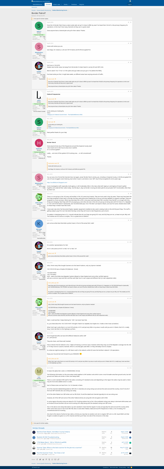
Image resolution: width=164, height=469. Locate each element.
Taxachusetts (42, 79)
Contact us (105, 467)
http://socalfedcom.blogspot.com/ (57, 182)
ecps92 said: (51, 302)
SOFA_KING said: (52, 283)
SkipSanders (39, 52)
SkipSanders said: (52, 163)
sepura (34, 15)
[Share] (128, 22)
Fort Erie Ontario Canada (39, 111)
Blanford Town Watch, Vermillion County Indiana (53, 432)
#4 (130, 91)
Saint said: (50, 122)
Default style (36, 467)
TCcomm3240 (40, 433)
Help (128, 467)
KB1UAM (39, 229)
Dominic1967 (40, 438)
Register (81, 4)
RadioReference (37, 4)
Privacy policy (122, 467)
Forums (48, 4)
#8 (130, 193)
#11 (130, 262)
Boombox (126, 443)
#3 (130, 62)
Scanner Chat (49, 449)
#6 (130, 139)
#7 (130, 174)
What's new (56, 4)
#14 (130, 368)
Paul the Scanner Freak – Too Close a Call (50, 453)
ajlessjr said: (51, 253)
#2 (130, 43)
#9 (130, 220)
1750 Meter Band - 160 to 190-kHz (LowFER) (51, 442)
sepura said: (51, 79)
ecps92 (39, 71)
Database (74, 4)
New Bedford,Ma (41, 238)
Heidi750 (39, 148)
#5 (130, 118)
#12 (130, 298)
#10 (130, 242)
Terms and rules (114, 467)
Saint (39, 100)
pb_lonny (39, 454)
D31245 (39, 444)
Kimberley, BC (42, 158)
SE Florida (43, 210)
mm (39, 377)
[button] (43, 4)
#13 (130, 333)
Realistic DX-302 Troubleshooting (48, 437)
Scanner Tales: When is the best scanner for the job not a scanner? (59, 448)
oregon (43, 386)
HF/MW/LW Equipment (55, 438)
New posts (34, 7)
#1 (130, 22)
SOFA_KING (38, 203)
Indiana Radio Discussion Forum (58, 433)
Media (65, 4)
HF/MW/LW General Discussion (54, 444)
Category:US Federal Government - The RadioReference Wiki (64, 114)
